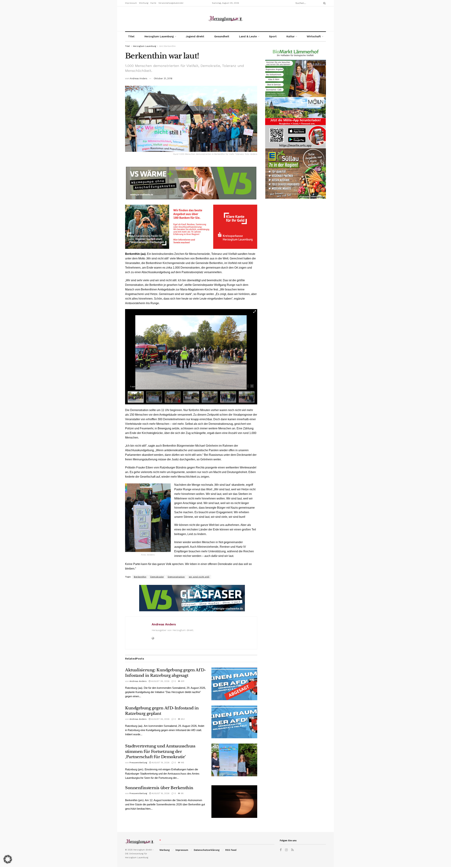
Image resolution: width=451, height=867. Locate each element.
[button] (8, 859)
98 (182, 793)
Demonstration (176, 577)
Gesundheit (221, 36)
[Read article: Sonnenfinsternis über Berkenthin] (234, 801)
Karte (153, 3)
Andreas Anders (138, 78)
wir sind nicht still (199, 577)
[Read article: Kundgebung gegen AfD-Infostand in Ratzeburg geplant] (234, 722)
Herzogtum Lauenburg (159, 36)
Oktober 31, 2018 (163, 78)
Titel (131, 36)
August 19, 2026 (160, 762)
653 (182, 719)
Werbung (143, 3)
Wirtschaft (314, 36)
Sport (273, 36)
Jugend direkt (195, 36)
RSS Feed (230, 850)
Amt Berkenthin (167, 46)
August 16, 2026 (160, 793)
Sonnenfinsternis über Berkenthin (159, 787)
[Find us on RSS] (292, 850)
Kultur (290, 36)
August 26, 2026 (159, 719)
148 (182, 762)
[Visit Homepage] (225, 19)
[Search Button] (324, 3)
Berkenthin (140, 577)
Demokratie (157, 577)
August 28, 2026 (159, 681)
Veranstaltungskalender (171, 3)
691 (182, 681)
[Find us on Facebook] (281, 850)
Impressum (131, 3)
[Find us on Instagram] (286, 850)
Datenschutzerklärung (207, 850)
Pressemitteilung (138, 762)
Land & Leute (248, 36)
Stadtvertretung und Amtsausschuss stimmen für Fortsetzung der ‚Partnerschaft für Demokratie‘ (160, 751)
